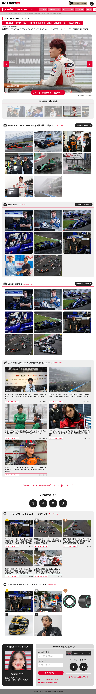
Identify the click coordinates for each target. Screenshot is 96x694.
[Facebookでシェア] (43, 503)
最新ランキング (68, 9)
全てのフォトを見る (82, 125)
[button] (89, 64)
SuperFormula (67, 486)
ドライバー (79, 9)
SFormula (57, 486)
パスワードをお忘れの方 (50, 679)
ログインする (50, 673)
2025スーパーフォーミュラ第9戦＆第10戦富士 (37, 486)
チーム (89, 9)
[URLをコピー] (63, 503)
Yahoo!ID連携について (79, 677)
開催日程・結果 (54, 9)
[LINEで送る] (53, 503)
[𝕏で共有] (33, 503)
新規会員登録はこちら (49, 683)
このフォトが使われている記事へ (47, 92)
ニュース (43, 9)
